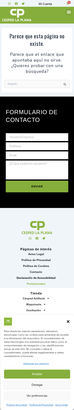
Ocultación (33, 310)
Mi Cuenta (45, 4)
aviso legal (61, 404)
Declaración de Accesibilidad (36, 277)
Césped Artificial (34, 298)
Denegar (37, 384)
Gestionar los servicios (36, 363)
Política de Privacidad (41, 404)
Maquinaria (33, 304)
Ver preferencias (37, 395)
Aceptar (37, 374)
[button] (68, 322)
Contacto (36, 271)
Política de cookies (17, 404)
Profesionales (36, 283)
